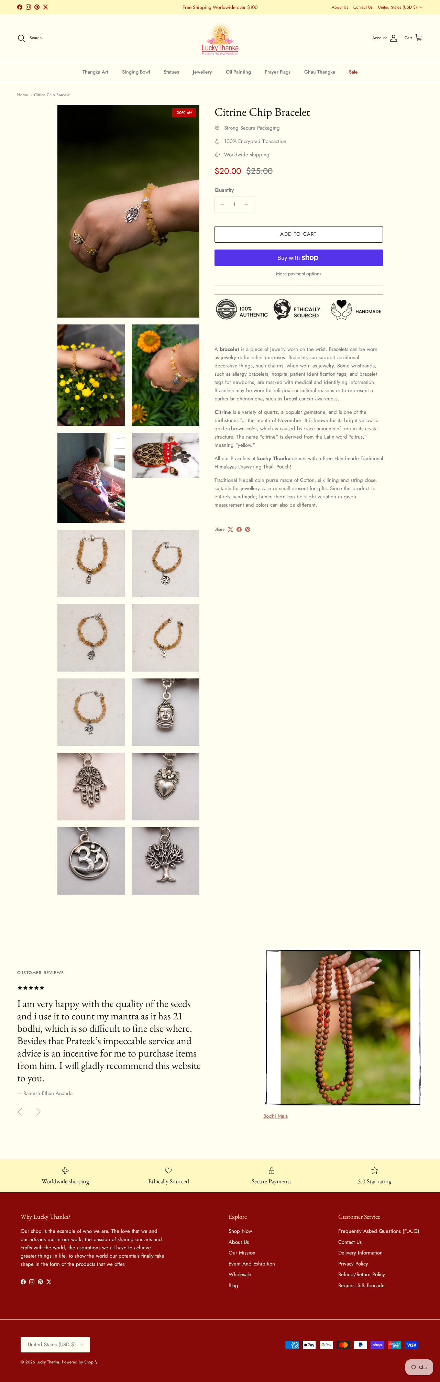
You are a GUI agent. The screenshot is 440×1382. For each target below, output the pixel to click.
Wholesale (240, 1274)
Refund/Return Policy (361, 1274)
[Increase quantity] (248, 204)
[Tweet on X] (230, 529)
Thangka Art (95, 71)
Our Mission (242, 1253)
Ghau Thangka (319, 71)
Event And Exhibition (252, 1264)
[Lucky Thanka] (220, 38)
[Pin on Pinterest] (247, 529)
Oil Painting (238, 71)
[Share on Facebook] (239, 529)
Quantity (224, 190)
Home (22, 95)
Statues (171, 71)
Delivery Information (360, 1253)
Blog (233, 1285)
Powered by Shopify (79, 1362)
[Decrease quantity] (221, 204)
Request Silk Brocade (361, 1285)
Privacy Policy (353, 1264)
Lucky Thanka (47, 1362)
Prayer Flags (277, 71)
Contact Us (363, 7)
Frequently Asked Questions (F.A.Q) (378, 1231)
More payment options (298, 274)
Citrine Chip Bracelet (52, 95)
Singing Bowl (136, 71)
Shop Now (240, 1231)
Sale (353, 71)
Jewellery (202, 71)
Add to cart (298, 234)
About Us (340, 7)
